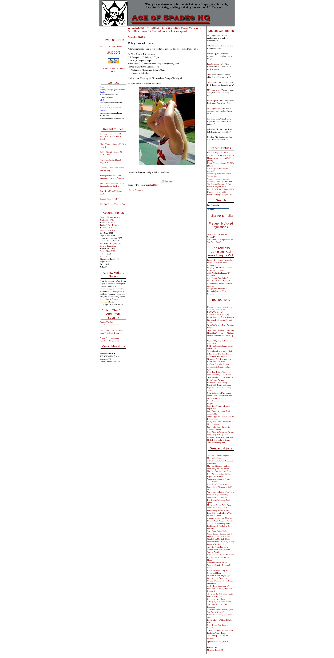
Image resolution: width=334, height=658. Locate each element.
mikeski (210, 53)
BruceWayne (212, 100)
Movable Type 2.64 (215, 650)
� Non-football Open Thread (141, 28)
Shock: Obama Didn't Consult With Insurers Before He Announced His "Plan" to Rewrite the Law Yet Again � (164, 29)
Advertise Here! (113, 40)
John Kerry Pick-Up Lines (217, 434)
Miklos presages (213, 35)
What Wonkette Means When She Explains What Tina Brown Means (220, 557)
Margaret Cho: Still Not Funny (219, 471)
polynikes (211, 129)
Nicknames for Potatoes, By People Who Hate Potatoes (220, 315)
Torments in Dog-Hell (216, 442)
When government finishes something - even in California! (112, 176)
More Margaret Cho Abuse (218, 468)
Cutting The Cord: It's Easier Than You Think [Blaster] (111, 331)
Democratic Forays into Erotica (219, 306)
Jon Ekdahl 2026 (107, 219)
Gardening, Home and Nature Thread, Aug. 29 (112, 169)
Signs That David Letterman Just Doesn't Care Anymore (220, 378)
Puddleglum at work (215, 64)
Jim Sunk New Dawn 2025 (111, 225)
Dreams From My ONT (109, 199)
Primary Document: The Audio (219, 259)
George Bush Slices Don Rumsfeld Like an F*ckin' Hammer (217, 291)
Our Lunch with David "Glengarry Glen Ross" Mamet (219, 600)
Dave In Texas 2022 (108, 246)
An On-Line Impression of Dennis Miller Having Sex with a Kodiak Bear (220, 588)
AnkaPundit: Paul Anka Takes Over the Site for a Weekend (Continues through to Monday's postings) (220, 282)
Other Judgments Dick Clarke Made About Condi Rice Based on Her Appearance (219, 395)
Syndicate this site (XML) (217, 641)
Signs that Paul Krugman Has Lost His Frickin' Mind (219, 360)
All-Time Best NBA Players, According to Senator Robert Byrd (218, 367)
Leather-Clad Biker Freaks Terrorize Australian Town (217, 545)
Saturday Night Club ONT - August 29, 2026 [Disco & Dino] (111, 136)
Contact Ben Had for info (110, 361)
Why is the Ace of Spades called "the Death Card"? (220, 240)
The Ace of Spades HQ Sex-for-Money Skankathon (220, 456)
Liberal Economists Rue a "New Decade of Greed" (220, 514)
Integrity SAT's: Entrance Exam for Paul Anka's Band (220, 269)
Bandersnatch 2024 (108, 230)
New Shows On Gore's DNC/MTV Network (216, 310)
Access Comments (136, 190)
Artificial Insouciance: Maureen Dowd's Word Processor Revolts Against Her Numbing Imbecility (220, 521)
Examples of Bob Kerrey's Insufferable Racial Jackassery (219, 383)
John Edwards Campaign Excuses (220, 432)
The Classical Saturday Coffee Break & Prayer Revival (112, 184)
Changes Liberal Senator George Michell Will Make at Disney (220, 438)
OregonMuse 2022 (107, 251)
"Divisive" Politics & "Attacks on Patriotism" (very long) (220, 631)
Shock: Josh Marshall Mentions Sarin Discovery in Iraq (220, 540)
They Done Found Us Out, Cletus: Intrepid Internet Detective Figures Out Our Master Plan (220, 534)
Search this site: (213, 205)
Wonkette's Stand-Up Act (217, 562)
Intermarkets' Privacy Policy (111, 46)
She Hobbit (211, 82)
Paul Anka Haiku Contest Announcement (217, 263)
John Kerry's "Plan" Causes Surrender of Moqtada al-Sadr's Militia (219, 487)
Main (157, 28)
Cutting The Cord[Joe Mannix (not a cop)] (110, 323)
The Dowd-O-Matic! (215, 612)
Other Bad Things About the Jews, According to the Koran (219, 373)
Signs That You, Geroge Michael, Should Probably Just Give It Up (220, 334)
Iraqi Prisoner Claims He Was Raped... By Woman (218, 475)
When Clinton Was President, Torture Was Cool (218, 550)
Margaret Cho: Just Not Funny (219, 466)
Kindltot (210, 137)
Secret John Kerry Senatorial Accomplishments (218, 428)
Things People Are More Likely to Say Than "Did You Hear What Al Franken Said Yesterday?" (220, 354)
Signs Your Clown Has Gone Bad (220, 330)
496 (208, 45)
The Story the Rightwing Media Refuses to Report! (220, 595)
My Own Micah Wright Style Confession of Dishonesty (218, 576)
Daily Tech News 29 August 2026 (220, 189)
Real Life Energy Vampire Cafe (112, 204)
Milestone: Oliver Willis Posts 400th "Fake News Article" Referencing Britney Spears (219, 508)
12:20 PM (154, 185)
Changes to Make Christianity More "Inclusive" (219, 422)
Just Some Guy (213, 118)
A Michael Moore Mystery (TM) (220, 609)
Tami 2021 (104, 256)
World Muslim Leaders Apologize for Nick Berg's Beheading (220, 493)
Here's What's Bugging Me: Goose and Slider (218, 571)
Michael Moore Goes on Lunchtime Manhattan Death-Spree (219, 500)
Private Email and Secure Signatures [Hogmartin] (110, 339)
